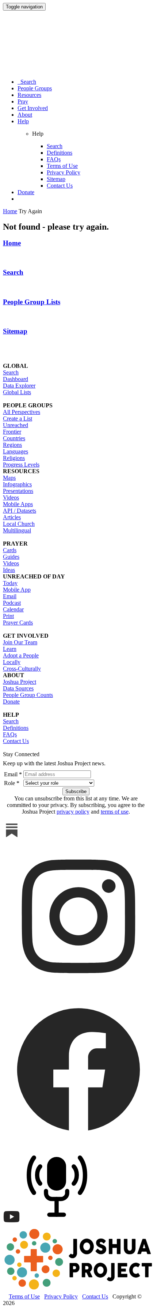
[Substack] (11, 837)
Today (10, 583)
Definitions (59, 153)
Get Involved (33, 108)
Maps (9, 478)
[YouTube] (11, 1224)
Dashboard (15, 379)
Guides (11, 557)
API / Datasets (19, 511)
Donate (26, 192)
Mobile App (17, 590)
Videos (11, 497)
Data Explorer (19, 385)
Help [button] (23, 121)
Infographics (17, 484)
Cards (9, 550)
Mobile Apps (18, 504)
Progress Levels (21, 464)
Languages (15, 451)
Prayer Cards (18, 622)
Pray (23, 101)
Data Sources (18, 688)
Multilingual (17, 530)
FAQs (54, 159)
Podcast (12, 603)
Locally (11, 662)
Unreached (15, 425)
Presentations (18, 491)
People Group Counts (28, 695)
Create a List (17, 418)
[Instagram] (78, 990)
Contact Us (60, 185)
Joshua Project (19, 682)
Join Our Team (20, 642)
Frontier (12, 432)
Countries (14, 438)
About (25, 115)
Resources (29, 95)
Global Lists (17, 392)
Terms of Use (62, 166)
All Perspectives (21, 412)
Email (9, 596)
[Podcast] (58, 1224)
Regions (12, 445)
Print (8, 616)
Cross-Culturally (22, 668)
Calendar (13, 609)
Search (27, 82)
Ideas (9, 570)
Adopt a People (21, 655)
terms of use (115, 811)
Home (12, 243)
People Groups (35, 88)
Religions (14, 458)
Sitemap (56, 179)
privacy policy (73, 811)
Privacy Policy (63, 172)
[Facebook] (78, 1143)
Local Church (19, 524)
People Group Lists (31, 302)
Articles (12, 517)
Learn (9, 649)
